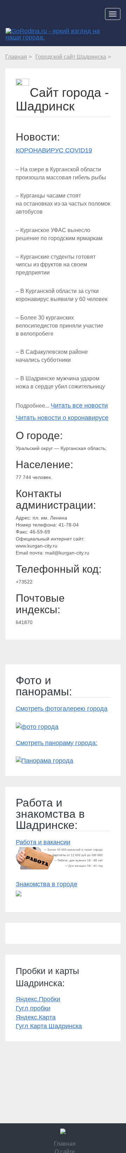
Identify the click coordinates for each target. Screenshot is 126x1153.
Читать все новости (79, 405)
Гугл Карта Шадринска (49, 1026)
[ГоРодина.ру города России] (63, 1131)
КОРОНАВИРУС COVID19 (54, 150)
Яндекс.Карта (36, 1017)
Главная (65, 1144)
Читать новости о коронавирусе (62, 417)
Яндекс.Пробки (38, 999)
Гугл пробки (33, 1008)
